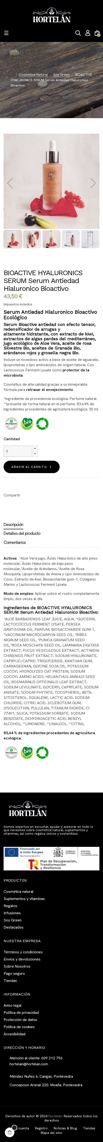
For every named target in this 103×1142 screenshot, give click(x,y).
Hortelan (55, 1116)
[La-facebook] (5, 840)
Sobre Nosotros (17, 966)
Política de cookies (19, 1026)
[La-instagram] (14, 840)
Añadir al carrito (29, 467)
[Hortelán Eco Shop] (51, 14)
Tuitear (33, 495)
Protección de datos (20, 1019)
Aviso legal (13, 1005)
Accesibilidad (14, 1033)
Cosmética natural (19, 891)
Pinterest (41, 495)
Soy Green (13, 920)
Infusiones (12, 912)
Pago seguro (14, 973)
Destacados (13, 927)
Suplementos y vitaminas (24, 898)
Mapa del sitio (51, 1133)
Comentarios (15, 542)
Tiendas (10, 980)
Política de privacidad (21, 1012)
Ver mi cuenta (18, 1128)
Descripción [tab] (13, 524)
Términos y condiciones (23, 952)
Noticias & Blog (65, 1128)
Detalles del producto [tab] (22, 533)
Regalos (10, 905)
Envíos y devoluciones (22, 959)
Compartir (26, 495)
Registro (41, 1128)
